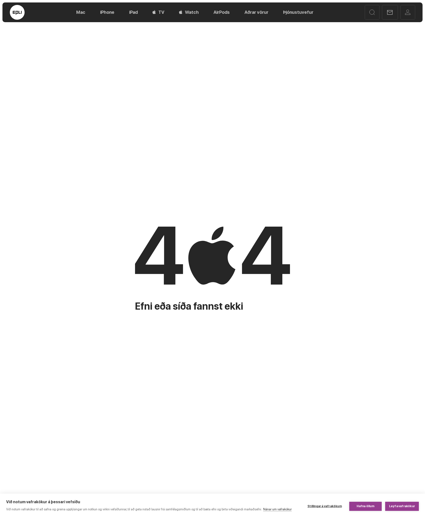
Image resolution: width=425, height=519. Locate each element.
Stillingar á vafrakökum (324, 506)
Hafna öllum (365, 506)
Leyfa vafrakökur (402, 506)
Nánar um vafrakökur (277, 509)
